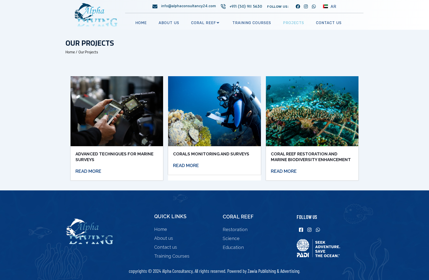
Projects (293, 23)
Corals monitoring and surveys (211, 153)
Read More (88, 171)
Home (141, 23)
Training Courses (251, 23)
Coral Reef (203, 23)
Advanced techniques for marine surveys (114, 156)
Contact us (329, 23)
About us (169, 23)
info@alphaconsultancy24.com (188, 6)
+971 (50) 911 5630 (245, 6)
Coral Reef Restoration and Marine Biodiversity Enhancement (311, 156)
